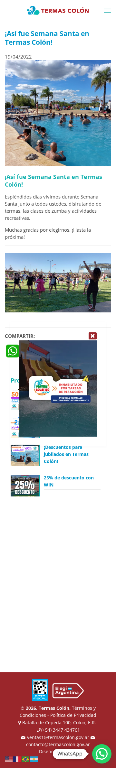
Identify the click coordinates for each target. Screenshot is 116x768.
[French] (17, 758)
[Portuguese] (26, 758)
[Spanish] (34, 758)
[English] (9, 758)
